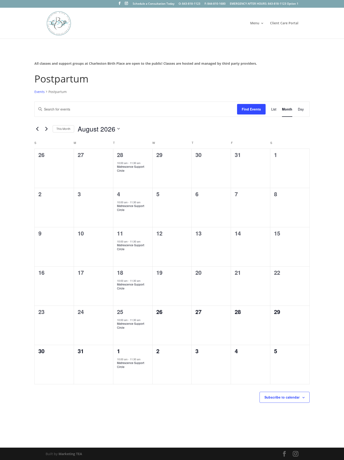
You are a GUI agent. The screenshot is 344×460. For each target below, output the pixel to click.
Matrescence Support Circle (130, 168)
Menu (254, 23)
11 (120, 233)
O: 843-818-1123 (189, 4)
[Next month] (46, 129)
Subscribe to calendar (282, 397)
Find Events (251, 109)
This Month (63, 129)
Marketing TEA (70, 454)
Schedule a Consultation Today (153, 4)
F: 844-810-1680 (215, 4)
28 (120, 155)
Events (39, 91)
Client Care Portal (284, 23)
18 (120, 272)
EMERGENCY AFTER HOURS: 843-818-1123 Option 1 (264, 4)
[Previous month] (37, 129)
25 (120, 312)
